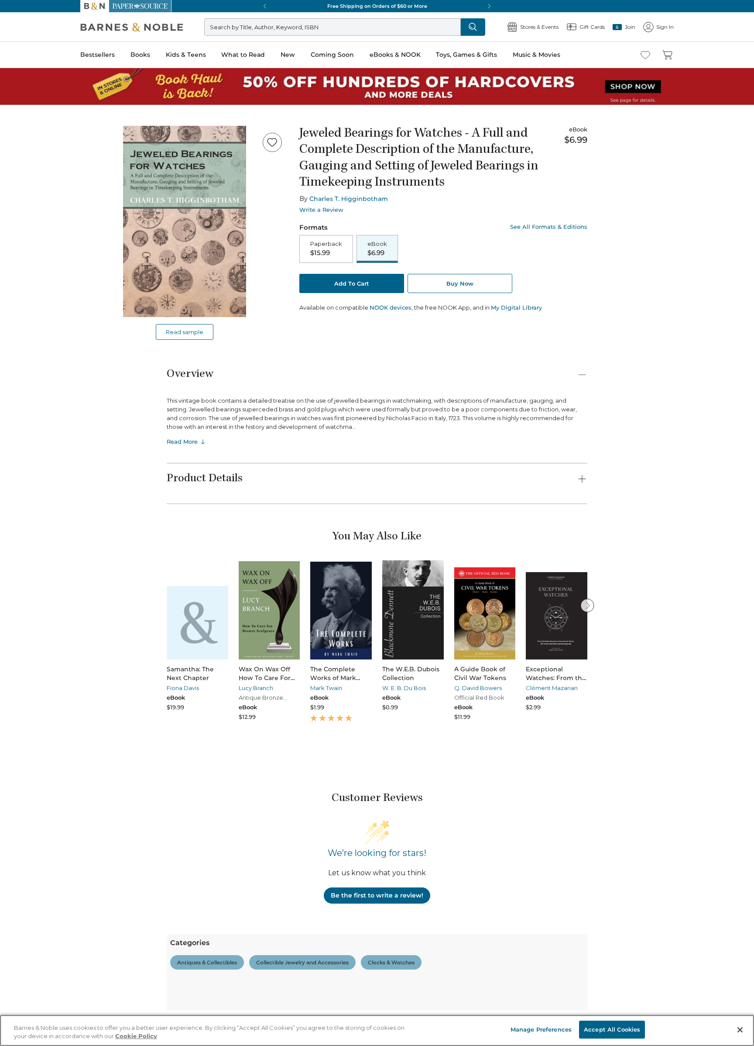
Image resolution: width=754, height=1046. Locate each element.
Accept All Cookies (612, 1029)
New (288, 55)
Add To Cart (351, 283)
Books (140, 55)
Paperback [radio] (326, 248)
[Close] (740, 1029)
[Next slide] (587, 605)
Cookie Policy (136, 1036)
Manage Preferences (541, 1029)
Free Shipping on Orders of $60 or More (377, 6)
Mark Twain (326, 687)
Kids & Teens (186, 55)
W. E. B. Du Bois (404, 687)
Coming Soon (332, 55)
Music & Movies (536, 55)
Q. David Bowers (478, 687)
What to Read (243, 55)
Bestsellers (97, 55)
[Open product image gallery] (184, 221)
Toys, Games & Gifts (466, 55)
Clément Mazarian (552, 687)
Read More (182, 441)
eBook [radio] (377, 248)
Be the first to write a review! (377, 895)
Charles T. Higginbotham (348, 199)
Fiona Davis (183, 687)
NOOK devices (390, 307)
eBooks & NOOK (395, 55)
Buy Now (459, 283)
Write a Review (321, 210)
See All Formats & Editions (548, 227)
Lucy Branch (256, 687)
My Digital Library (516, 307)
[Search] (473, 27)
